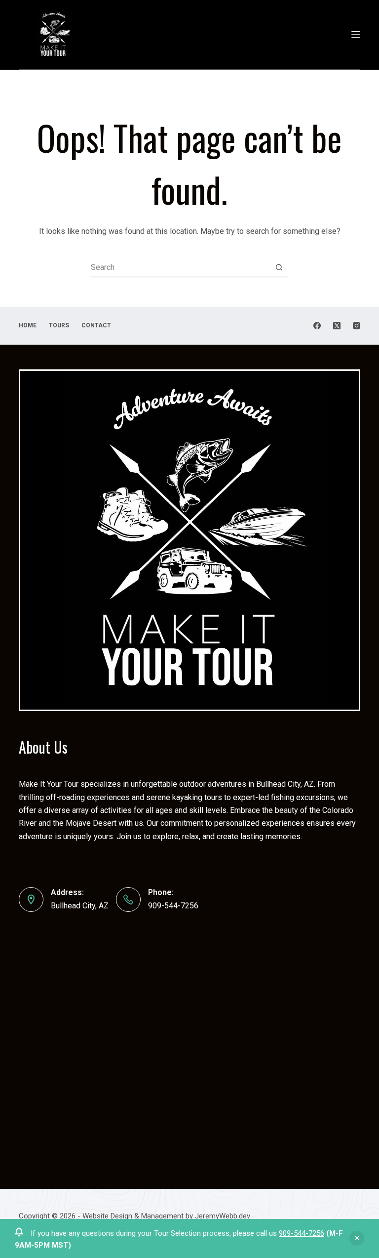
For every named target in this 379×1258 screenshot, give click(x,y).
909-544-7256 (301, 1233)
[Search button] (278, 267)
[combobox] (180, 267)
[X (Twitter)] (337, 325)
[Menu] (355, 34)
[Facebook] (317, 325)
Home (28, 325)
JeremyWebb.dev (221, 1216)
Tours (59, 325)
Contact (96, 325)
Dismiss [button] (356, 1238)
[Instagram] (356, 325)
